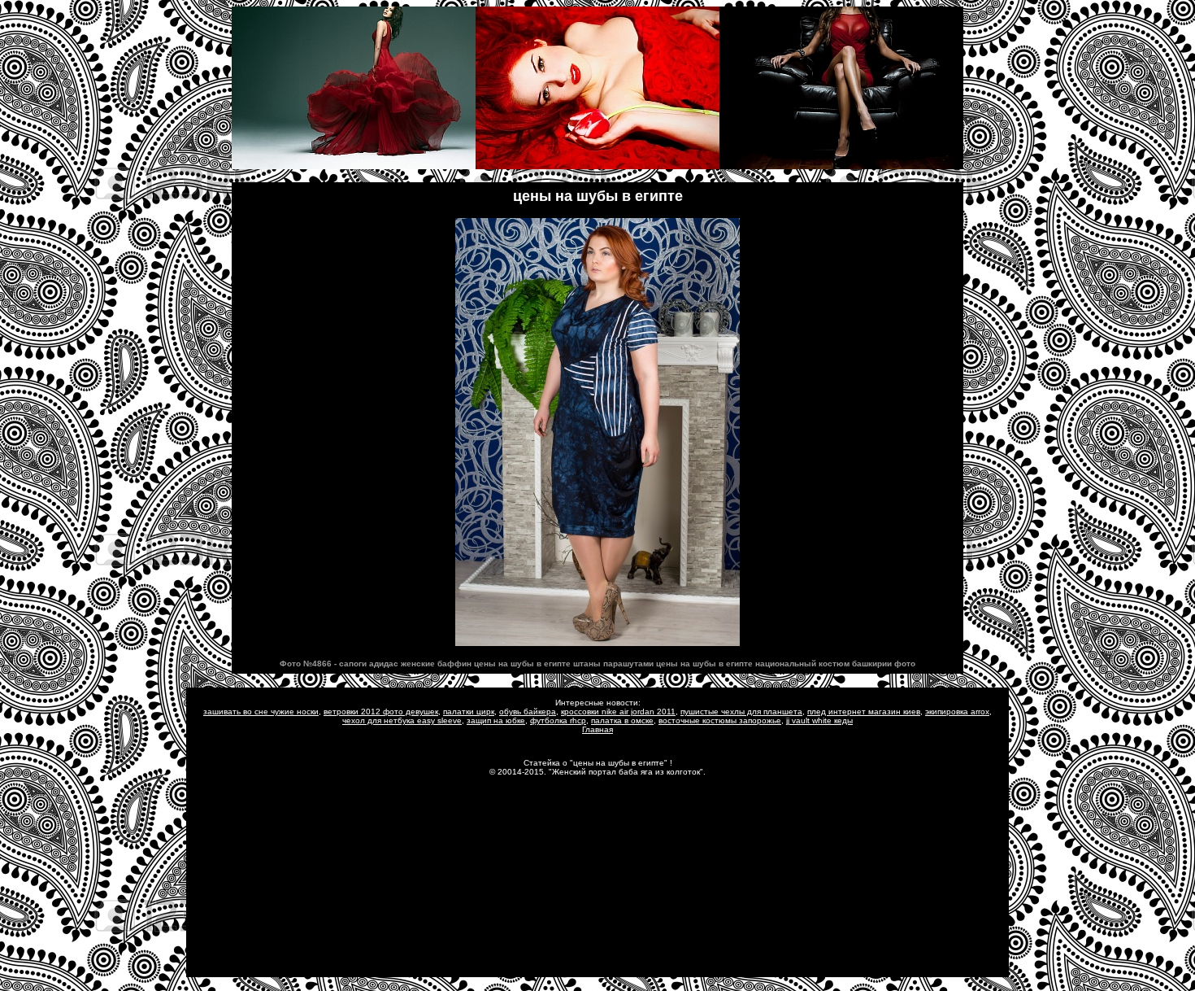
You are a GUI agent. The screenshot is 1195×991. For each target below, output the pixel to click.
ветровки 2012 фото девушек (381, 711)
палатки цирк (468, 711)
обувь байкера (527, 711)
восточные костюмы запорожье (719, 720)
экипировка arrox (957, 711)
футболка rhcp (558, 720)
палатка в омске (622, 720)
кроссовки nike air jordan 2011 (618, 711)
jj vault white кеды (819, 720)
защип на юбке (496, 720)
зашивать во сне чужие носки (261, 711)
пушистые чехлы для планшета (741, 711)
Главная (597, 729)
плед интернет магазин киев (863, 711)
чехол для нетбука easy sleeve (402, 720)
